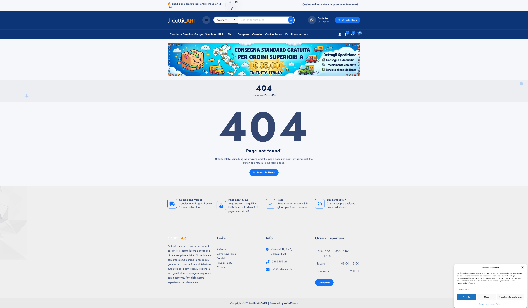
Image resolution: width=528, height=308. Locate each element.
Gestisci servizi (463, 289)
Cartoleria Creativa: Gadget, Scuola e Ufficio (197, 34)
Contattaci (324, 282)
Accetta (466, 297)
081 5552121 (325, 21)
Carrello (257, 34)
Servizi (221, 258)
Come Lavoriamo (226, 254)
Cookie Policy (484, 304)
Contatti (221, 267)
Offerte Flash (349, 20)
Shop (231, 34)
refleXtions (291, 303)
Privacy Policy (495, 304)
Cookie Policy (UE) (276, 34)
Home (255, 95)
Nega (486, 297)
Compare (243, 34)
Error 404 (270, 95)
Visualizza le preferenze (510, 297)
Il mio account (299, 34)
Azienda (221, 249)
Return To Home (265, 172)
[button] (522, 267)
